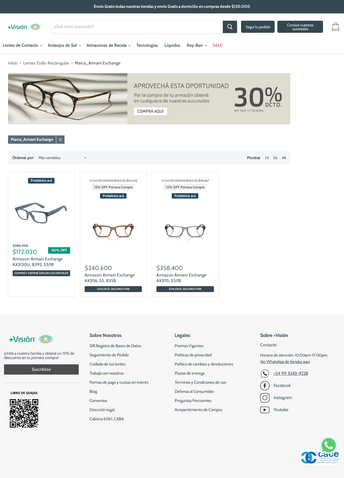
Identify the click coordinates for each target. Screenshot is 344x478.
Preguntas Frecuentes (193, 400)
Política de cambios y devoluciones (204, 364)
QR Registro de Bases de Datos (115, 345)
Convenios (98, 400)
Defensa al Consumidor (194, 391)
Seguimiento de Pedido (109, 355)
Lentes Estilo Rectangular (46, 63)
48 (284, 157)
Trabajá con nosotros (106, 373)
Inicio (12, 63)
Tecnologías (147, 45)
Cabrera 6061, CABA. (106, 418)
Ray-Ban (195, 45)
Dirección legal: (102, 409)
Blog (93, 391)
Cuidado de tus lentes (107, 364)
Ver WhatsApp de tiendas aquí (285, 361)
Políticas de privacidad (193, 355)
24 (267, 157)
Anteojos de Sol (63, 45)
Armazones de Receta (107, 45)
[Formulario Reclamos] (24, 428)
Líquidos (172, 45)
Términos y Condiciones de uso (200, 382)
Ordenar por (23, 158)
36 (275, 157)
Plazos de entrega (190, 373)
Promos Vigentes (189, 345)
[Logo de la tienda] (24, 24)
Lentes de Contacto (21, 45)
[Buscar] (230, 27)
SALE (217, 45)
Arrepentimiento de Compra (198, 409)
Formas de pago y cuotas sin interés (118, 382)
